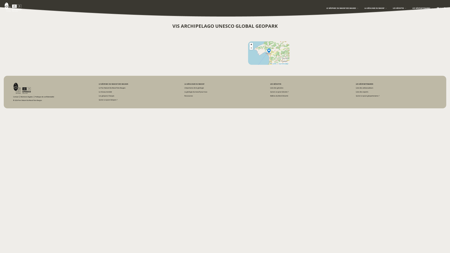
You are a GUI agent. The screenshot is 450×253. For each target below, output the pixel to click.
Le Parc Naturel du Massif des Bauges (112, 88)
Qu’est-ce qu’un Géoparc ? (108, 100)
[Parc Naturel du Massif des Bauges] (12, 7)
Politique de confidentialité (44, 97)
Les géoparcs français (106, 96)
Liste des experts (362, 92)
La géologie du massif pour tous (195, 92)
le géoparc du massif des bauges (113, 84)
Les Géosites (398, 8)
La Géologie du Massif (374, 8)
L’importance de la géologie (194, 88)
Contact (16, 97)
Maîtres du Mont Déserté (279, 96)
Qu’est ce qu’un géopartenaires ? (368, 96)
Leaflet (274, 64)
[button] (269, 53)
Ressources (188, 96)
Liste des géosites (276, 88)
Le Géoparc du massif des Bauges (341, 8)
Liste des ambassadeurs (364, 88)
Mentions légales (27, 97)
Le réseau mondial (105, 92)
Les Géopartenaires (421, 8)
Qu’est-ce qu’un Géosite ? (279, 92)
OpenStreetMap (284, 64)
